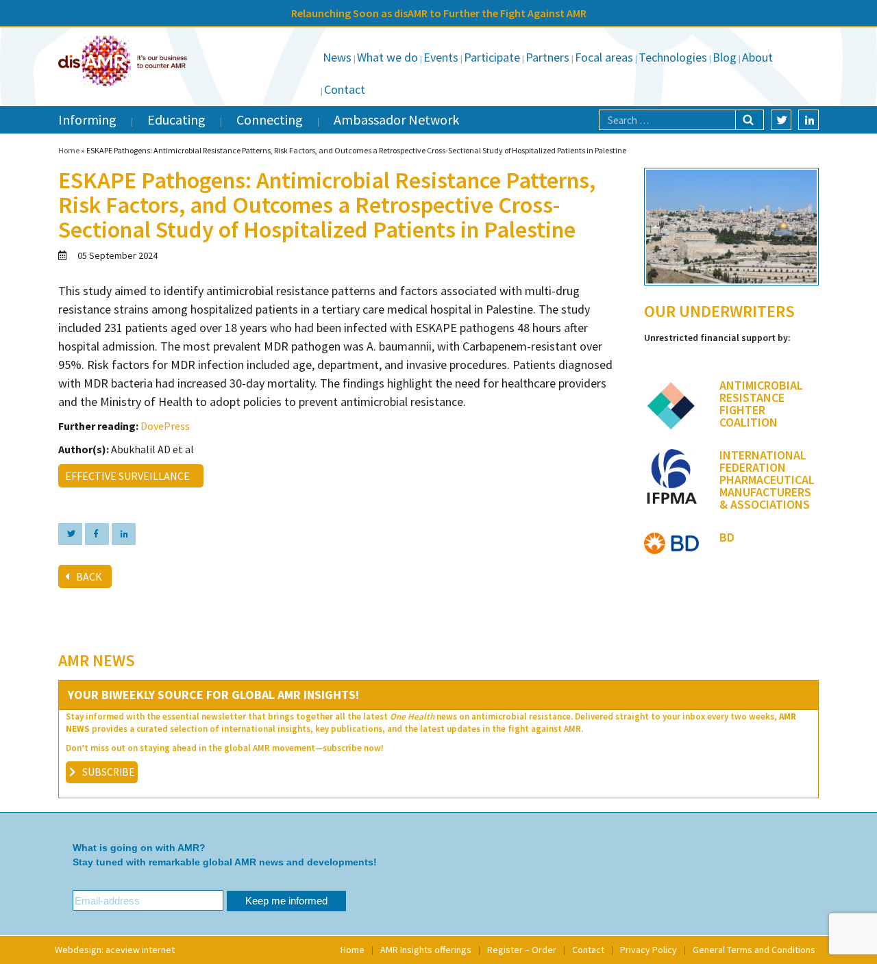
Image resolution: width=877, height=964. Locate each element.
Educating (176, 119)
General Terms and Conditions (754, 949)
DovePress (165, 426)
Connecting (269, 119)
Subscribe (108, 771)
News (337, 57)
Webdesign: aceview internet (115, 949)
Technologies (673, 57)
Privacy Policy (648, 949)
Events (440, 57)
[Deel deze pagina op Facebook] (97, 534)
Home (68, 150)
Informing (87, 119)
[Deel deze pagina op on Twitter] (70, 534)
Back (89, 576)
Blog (725, 57)
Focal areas (604, 57)
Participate (492, 57)
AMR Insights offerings (425, 949)
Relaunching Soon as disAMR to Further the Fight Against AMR (438, 13)
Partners (547, 57)
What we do (387, 57)
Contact (344, 89)
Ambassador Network (396, 119)
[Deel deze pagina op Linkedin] (124, 534)
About (757, 57)
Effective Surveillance (129, 476)
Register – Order (521, 949)
